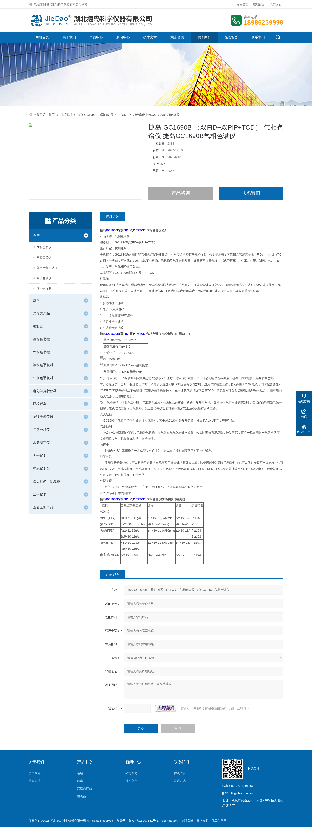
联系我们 (275, 4)
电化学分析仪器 (45, 391)
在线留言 (259, 4)
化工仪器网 (219, 820)
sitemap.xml (170, 820)
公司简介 (35, 773)
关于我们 (69, 37)
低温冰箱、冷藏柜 (46, 481)
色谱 (36, 235)
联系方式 (180, 780)
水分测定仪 (41, 442)
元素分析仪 (41, 430)
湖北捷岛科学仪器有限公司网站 (66, 4)
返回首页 (243, 4)
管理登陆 (187, 820)
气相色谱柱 (41, 352)
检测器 (38, 326)
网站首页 (42, 37)
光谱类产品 (41, 313)
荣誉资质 (177, 37)
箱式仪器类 (41, 468)
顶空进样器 (44, 288)
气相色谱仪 (44, 247)
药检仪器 (39, 404)
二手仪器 (39, 494)
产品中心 (96, 37)
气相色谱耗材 (43, 378)
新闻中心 (123, 37)
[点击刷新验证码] (165, 708)
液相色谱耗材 (43, 365)
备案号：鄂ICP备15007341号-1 (138, 820)
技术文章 (150, 37)
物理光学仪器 (43, 417)
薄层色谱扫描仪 (47, 268)
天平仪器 (39, 455)
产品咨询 (180, 193)
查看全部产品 (43, 507)
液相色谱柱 (41, 339)
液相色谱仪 (44, 257)
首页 (52, 114)
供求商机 (204, 37)
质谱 (36, 300)
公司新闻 (131, 773)
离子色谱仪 (44, 278)
